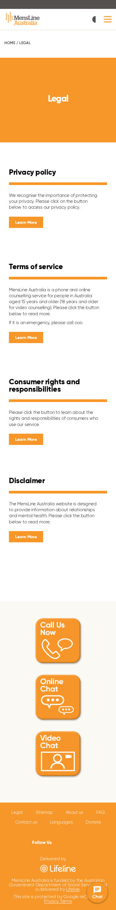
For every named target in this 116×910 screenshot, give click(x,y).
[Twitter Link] (66, 841)
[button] (108, 19)
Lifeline (73, 889)
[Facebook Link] (57, 841)
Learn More (26, 223)
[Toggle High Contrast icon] (95, 20)
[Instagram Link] (76, 842)
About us (74, 812)
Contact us (26, 822)
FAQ (100, 812)
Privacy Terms (58, 901)
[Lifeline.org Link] (58, 868)
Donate (93, 822)
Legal (17, 812)
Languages (61, 822)
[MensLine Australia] (23, 19)
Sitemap (44, 812)
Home (9, 43)
